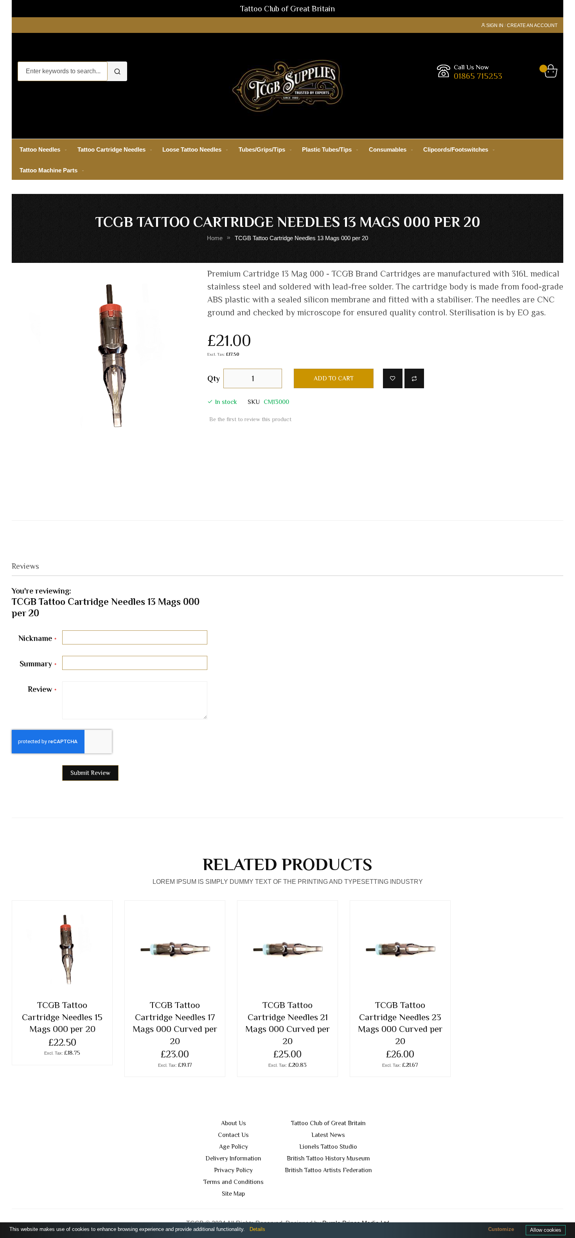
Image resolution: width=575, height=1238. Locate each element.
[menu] (287, 160)
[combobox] (63, 71)
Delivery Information (233, 1158)
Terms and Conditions (233, 1182)
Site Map (233, 1193)
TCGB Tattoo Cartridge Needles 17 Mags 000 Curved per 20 (175, 1023)
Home (215, 238)
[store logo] (287, 86)
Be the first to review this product (250, 419)
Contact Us (233, 1134)
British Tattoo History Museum (328, 1158)
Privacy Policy (233, 1170)
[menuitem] (41, 149)
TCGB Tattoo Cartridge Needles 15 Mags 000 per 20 (62, 1017)
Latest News (328, 1134)
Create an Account (532, 25)
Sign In (494, 25)
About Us (233, 1123)
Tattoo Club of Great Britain (328, 1123)
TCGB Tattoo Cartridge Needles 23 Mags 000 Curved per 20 (400, 1023)
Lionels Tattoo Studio (328, 1146)
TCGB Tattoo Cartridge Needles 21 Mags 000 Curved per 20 (287, 1023)
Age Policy (233, 1146)
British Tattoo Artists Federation (328, 1170)
